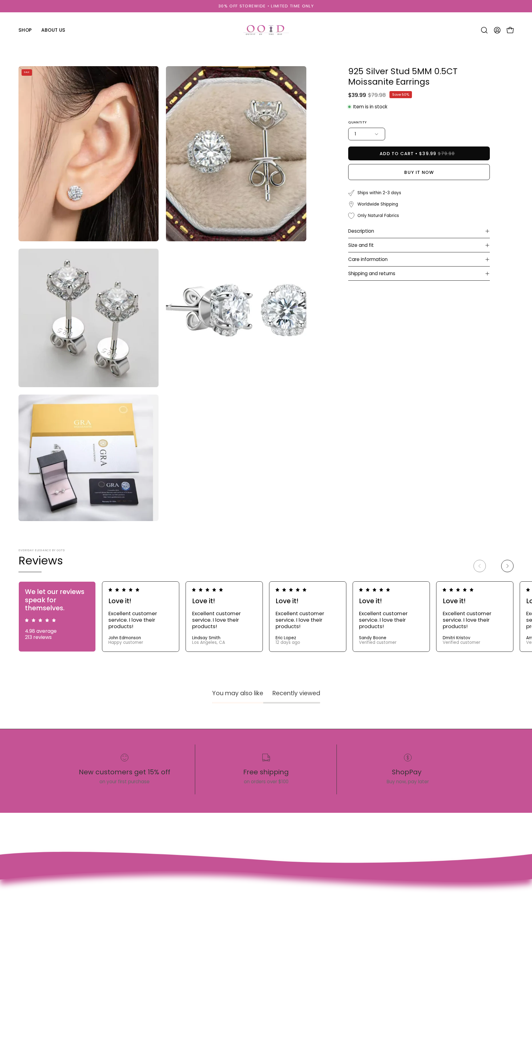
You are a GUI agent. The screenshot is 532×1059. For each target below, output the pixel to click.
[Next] (507, 566)
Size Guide (160, 914)
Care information (368, 259)
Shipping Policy (166, 925)
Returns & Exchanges (173, 935)
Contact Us (161, 903)
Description (361, 231)
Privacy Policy (164, 957)
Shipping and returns (371, 273)
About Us (74, 914)
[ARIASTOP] (266, 30)
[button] (484, 30)
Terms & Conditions (172, 946)
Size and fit (361, 245)
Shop (69, 903)
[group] (266, 6)
